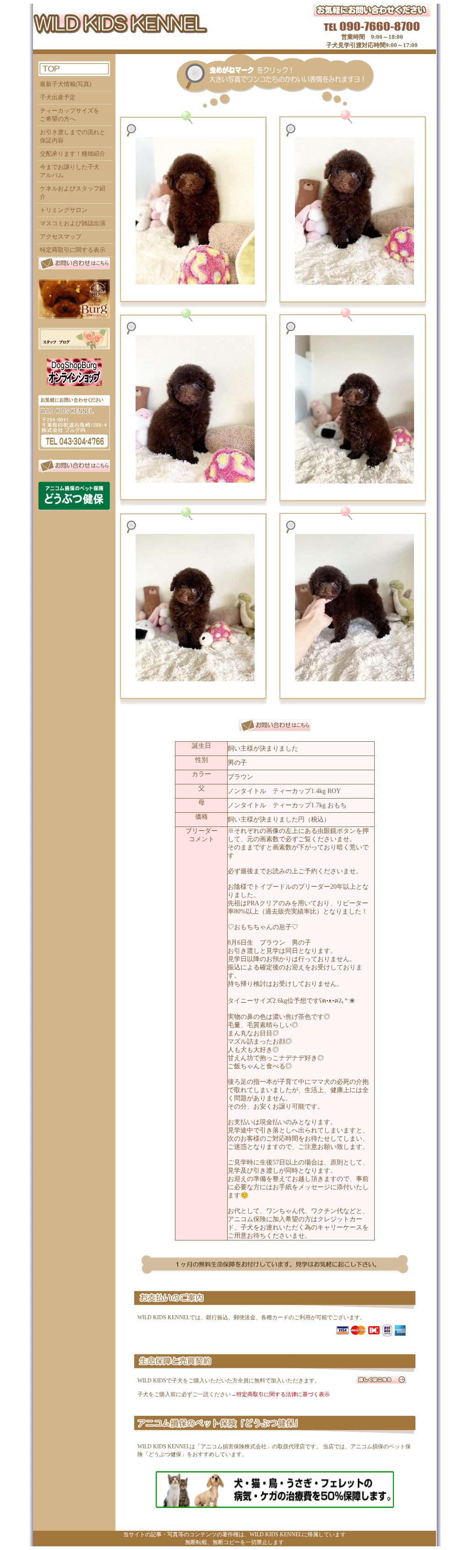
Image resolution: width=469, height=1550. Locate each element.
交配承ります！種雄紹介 (72, 153)
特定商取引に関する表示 (72, 249)
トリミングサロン (63, 210)
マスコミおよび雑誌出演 (72, 223)
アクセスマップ (61, 236)
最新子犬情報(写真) (65, 84)
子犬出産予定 (58, 97)
